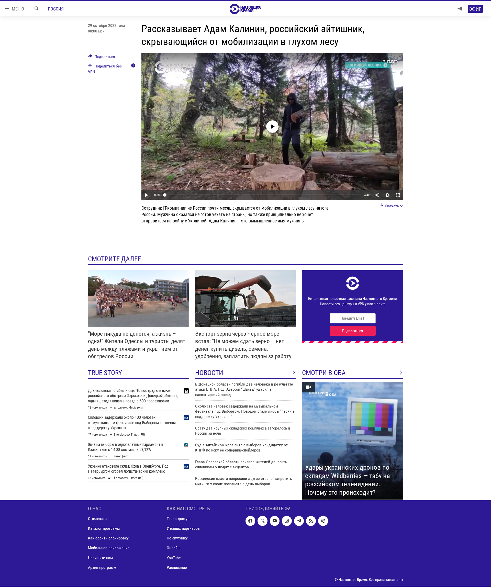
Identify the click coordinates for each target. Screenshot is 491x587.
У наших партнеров (183, 528)
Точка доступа (179, 518)
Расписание (177, 567)
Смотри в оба (324, 373)
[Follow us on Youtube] (275, 521)
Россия (56, 9)
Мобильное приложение (109, 548)
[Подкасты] (323, 521)
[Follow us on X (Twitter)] (262, 521)
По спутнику (177, 538)
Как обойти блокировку (108, 538)
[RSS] (311, 521)
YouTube (174, 557)
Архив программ (102, 567)
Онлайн (173, 548)
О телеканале (99, 518)
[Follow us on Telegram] (299, 521)
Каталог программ (104, 528)
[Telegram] (460, 9)
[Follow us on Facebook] (250, 521)
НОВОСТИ (209, 373)
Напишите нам (100, 557)
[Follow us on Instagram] (287, 521)
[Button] (101, 58)
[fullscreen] (398, 195)
